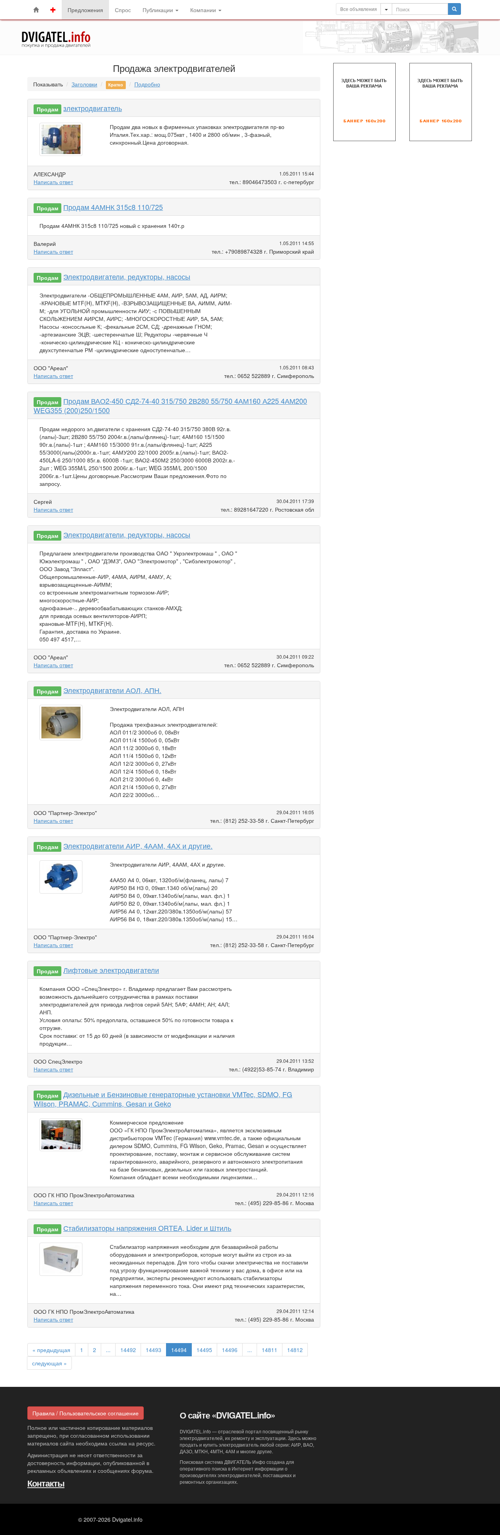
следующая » (49, 1363)
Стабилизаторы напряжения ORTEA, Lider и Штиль (147, 1228)
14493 (153, 1350)
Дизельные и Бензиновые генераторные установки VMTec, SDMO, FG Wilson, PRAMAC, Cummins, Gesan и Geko (163, 1099)
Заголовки (84, 84)
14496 (230, 1350)
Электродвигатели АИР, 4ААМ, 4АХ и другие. (137, 845)
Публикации (159, 10)
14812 (295, 1350)
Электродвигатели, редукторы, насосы (126, 276)
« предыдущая (51, 1350)
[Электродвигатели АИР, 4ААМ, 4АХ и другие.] (62, 878)
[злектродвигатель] (62, 141)
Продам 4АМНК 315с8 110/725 (113, 207)
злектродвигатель (92, 108)
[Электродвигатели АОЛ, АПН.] (62, 724)
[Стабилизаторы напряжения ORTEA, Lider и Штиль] (62, 1261)
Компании (204, 10)
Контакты (45, 1483)
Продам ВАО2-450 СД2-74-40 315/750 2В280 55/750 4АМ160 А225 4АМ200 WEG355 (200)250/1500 (170, 405)
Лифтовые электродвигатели (111, 970)
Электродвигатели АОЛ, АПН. (112, 690)
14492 (128, 1350)
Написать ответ (53, 182)
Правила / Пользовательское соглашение (85, 1413)
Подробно (147, 84)
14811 (269, 1350)
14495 (204, 1350)
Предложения (85, 10)
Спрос (123, 10)
